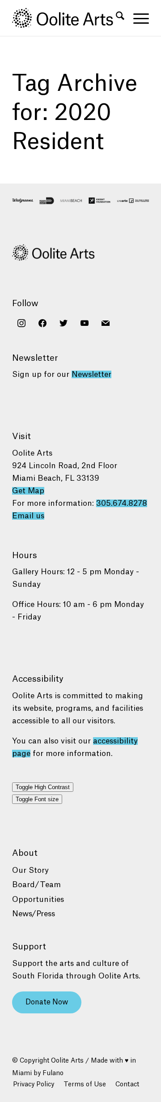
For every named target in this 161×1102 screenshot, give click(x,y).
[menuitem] (115, 18)
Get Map (28, 491)
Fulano (53, 1073)
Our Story (30, 870)
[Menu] (136, 18)
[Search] (115, 18)
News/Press (33, 914)
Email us (28, 516)
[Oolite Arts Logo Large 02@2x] (67, 18)
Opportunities (38, 899)
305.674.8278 (121, 503)
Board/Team (36, 884)
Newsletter (91, 374)
